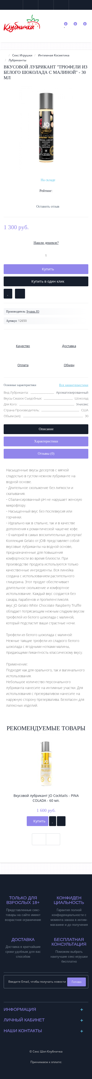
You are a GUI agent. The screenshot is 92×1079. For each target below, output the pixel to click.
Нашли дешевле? (46, 243)
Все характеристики (73, 385)
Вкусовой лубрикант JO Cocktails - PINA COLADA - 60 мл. (46, 798)
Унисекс (82, 404)
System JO (32, 311)
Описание (46, 429)
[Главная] (5, 55)
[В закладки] (8, 294)
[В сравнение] (20, 294)
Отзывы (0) (46, 453)
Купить (38, 821)
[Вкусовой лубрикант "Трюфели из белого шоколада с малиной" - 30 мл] (46, 127)
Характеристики (46, 441)
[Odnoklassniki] (49, 997)
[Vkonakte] (42, 997)
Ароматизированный (72, 392)
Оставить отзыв (47, 206)
